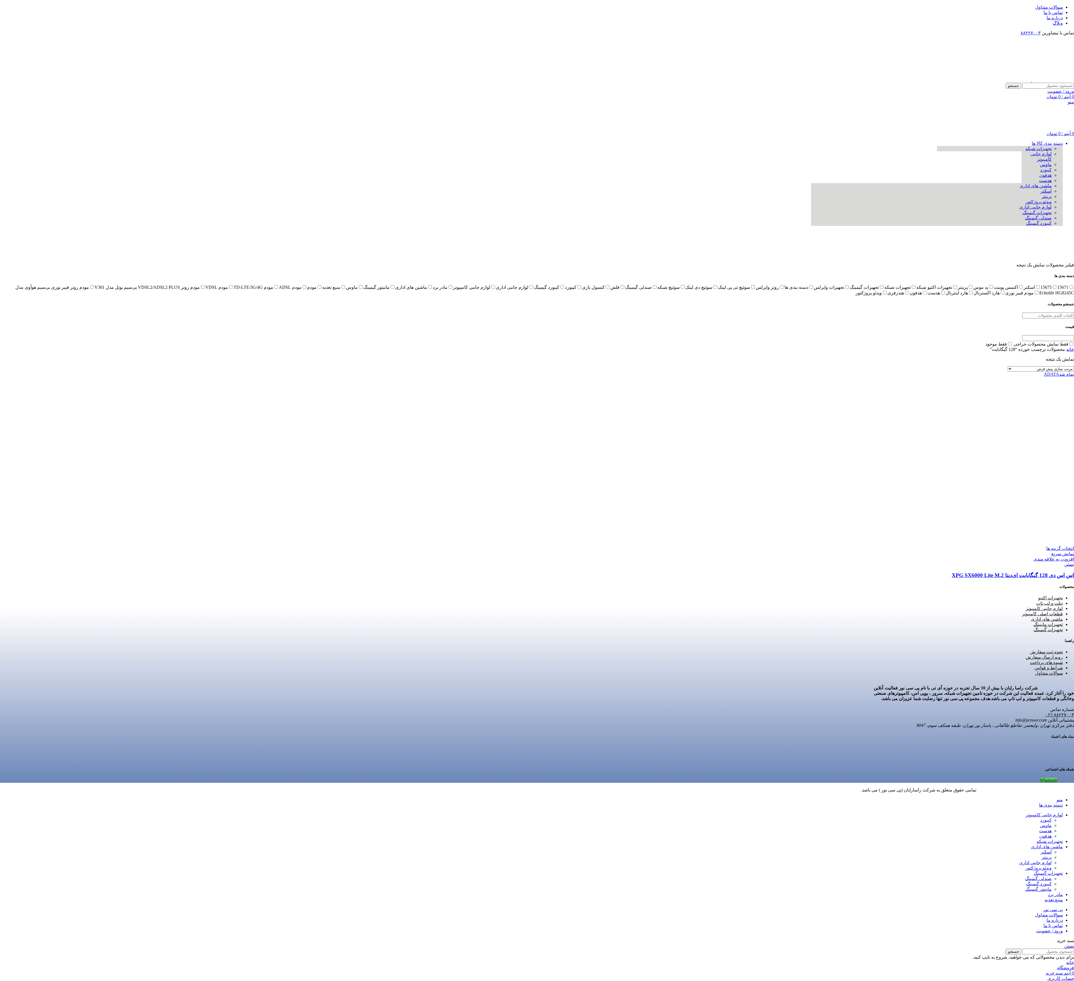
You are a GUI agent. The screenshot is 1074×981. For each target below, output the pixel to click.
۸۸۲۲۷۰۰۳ (1031, 32)
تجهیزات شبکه (1038, 148)
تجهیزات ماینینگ (1048, 624)
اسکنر (1046, 191)
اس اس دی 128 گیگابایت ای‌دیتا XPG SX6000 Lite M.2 (1013, 575)
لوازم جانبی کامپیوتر (1044, 608)
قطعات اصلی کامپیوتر (1042, 613)
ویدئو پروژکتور (1038, 201)
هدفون (1045, 175)
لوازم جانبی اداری (1035, 207)
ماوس (1046, 164)
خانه (1070, 349)
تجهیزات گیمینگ (1037, 212)
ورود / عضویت (1049, 930)
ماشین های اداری (1036, 185)
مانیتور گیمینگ (1038, 889)
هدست (1045, 180)
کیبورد (1046, 169)
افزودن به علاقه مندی (1053, 559)
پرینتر (1047, 196)
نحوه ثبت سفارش (1046, 651)
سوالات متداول (1049, 673)
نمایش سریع (1062, 553)
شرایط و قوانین (1048, 667)
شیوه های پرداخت (1046, 662)
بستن (1069, 564)
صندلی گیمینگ (1038, 218)
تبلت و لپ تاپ (1049, 603)
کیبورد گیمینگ (1039, 223)
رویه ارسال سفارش (1044, 657)
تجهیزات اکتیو (1050, 597)
